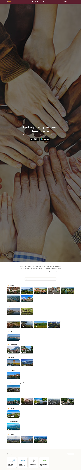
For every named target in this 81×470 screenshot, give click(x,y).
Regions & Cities (28, 1)
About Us (42, 1)
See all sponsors (70, 453)
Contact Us (49, 1)
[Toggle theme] (73, 2)
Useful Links (37, 1)
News (33, 1)
